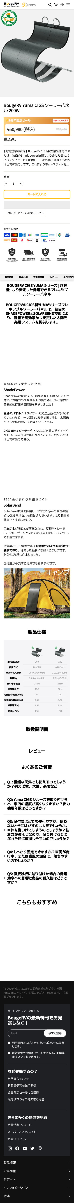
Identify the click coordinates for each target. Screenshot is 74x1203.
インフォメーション (16, 1187)
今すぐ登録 (55, 1033)
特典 (7, 1196)
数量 (6, 177)
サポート (9, 1179)
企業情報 (10, 1171)
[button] (37, 205)
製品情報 (10, 1162)
